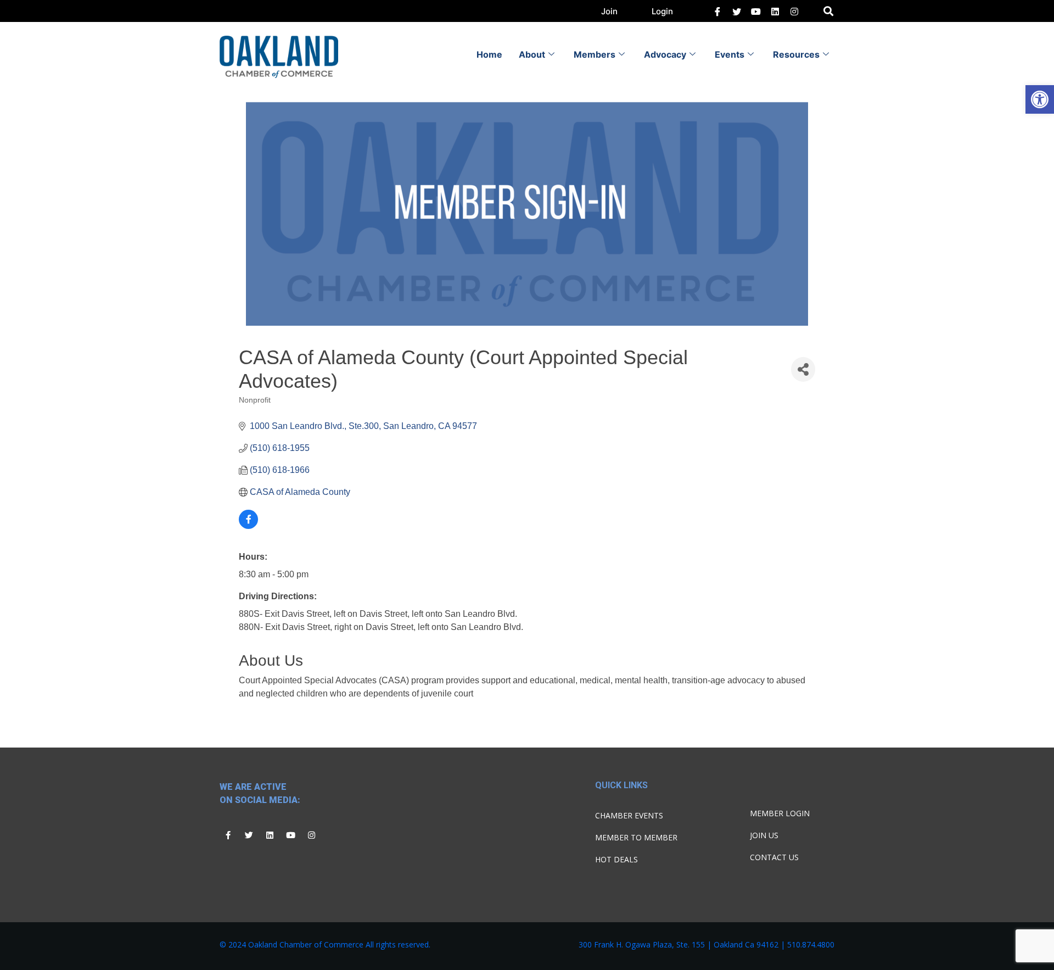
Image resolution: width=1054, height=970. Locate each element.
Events (729, 54)
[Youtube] (290, 835)
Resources (796, 54)
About (532, 54)
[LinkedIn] (756, 11)
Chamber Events (629, 815)
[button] (1039, 99)
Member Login (780, 813)
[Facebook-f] (228, 835)
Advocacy (665, 54)
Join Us (764, 835)
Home (489, 54)
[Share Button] (803, 369)
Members (594, 54)
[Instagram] (311, 835)
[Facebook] (717, 11)
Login (662, 11)
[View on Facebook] (248, 526)
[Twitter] (736, 11)
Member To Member (636, 837)
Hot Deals (616, 859)
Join (609, 11)
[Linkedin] (269, 835)
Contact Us (774, 857)
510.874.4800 (810, 944)
